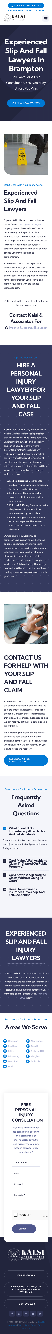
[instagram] (26, 1314)
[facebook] (12, 1314)
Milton (11, 1051)
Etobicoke (35, 1061)
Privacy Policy (37, 1325)
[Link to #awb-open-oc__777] (45, 18)
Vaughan (35, 1056)
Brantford (13, 1061)
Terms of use (23, 1325)
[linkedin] (40, 1314)
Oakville (35, 1046)
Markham (12, 1046)
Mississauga (14, 1056)
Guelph (11, 1066)
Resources (26, 1328)
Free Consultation (28, 327)
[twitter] (19, 1314)
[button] (26, 831)
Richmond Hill (37, 1051)
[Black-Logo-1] (14, 14)
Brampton (13, 1041)
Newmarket (37, 1041)
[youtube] (33, 1314)
